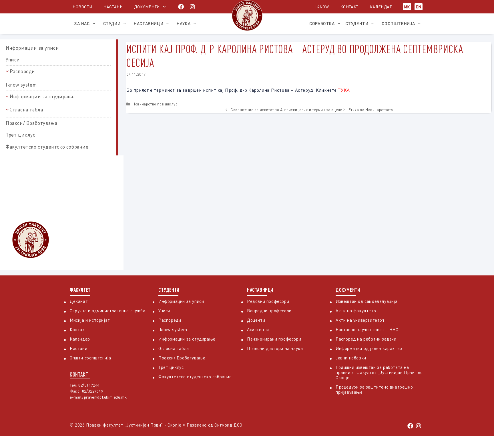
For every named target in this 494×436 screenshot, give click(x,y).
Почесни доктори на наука (275, 348)
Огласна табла (26, 110)
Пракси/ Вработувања (31, 123)
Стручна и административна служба (107, 310)
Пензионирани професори (274, 338)
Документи (147, 6)
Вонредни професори (269, 310)
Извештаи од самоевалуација (367, 301)
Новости (82, 6)
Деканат (79, 301)
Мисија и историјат (90, 320)
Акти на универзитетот (360, 320)
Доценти (256, 320)
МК (407, 6)
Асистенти (258, 329)
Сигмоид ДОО (228, 424)
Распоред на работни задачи (366, 338)
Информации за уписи (32, 48)
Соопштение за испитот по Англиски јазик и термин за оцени (286, 109)
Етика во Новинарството (370, 109)
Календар (381, 6)
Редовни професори (268, 301)
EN (418, 6)
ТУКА (344, 90)
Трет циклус (20, 135)
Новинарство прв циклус (155, 104)
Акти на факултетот (357, 310)
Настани (113, 6)
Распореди (22, 71)
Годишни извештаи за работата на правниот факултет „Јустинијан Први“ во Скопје (379, 372)
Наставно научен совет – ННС (367, 329)
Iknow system (21, 85)
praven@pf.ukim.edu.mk (105, 397)
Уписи (13, 60)
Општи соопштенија (90, 357)
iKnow (322, 6)
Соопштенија (398, 23)
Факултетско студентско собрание (47, 147)
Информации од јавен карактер (369, 348)
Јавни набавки (351, 357)
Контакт (349, 6)
